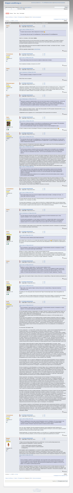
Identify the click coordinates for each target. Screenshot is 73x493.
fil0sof (31, 17)
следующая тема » (64, 19)
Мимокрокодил (10, 83)
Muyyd (8, 438)
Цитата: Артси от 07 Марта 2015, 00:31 (26, 285)
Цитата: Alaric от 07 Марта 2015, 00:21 (26, 264)
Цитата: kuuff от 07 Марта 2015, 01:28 (26, 418)
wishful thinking (37, 49)
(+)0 (44, 25)
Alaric (7, 117)
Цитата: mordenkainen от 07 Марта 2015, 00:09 (28, 213)
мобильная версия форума (59, 2)
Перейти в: (54, 481)
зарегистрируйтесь (28, 7)
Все (17, 20)
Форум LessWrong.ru (13, 3)
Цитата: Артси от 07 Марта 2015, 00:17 (26, 245)
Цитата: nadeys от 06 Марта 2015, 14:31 (27, 29)
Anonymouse (9, 54)
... (10, 20)
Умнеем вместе (50, 2)
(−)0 (44, 26)
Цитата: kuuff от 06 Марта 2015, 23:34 (26, 235)
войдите (21, 7)
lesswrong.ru (34, 2)
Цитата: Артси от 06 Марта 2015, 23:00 (26, 57)
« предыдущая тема (57, 19)
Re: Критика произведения (27, 25)
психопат (63, 108)
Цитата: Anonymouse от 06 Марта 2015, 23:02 (28, 72)
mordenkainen (9, 188)
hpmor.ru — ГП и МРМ (41, 2)
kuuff (7, 133)
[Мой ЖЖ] (8, 129)
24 (15, 20)
